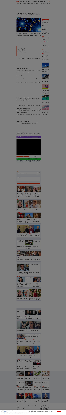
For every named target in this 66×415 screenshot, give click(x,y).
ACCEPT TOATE (59, 411)
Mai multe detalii (5, 411)
